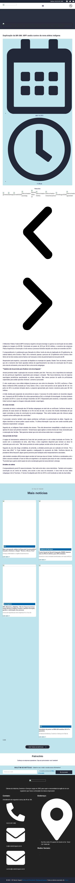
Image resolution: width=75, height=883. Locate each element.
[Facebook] (67, 1)
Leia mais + (6, 557)
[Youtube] (73, 1)
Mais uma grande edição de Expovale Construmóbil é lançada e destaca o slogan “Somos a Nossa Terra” (19, 550)
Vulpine (67, 880)
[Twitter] (70, 1)
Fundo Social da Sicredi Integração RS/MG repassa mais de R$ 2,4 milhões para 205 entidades (55, 552)
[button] (42, 5)
